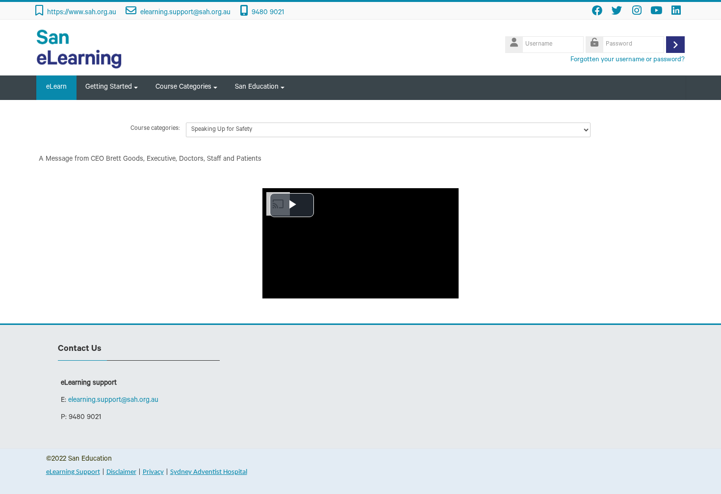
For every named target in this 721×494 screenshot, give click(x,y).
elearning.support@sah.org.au (185, 13)
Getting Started (108, 88)
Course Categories (183, 88)
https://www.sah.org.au (81, 13)
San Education (257, 88)
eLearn (56, 88)
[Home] (79, 48)
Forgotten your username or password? (627, 60)
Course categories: (155, 128)
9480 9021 (268, 13)
